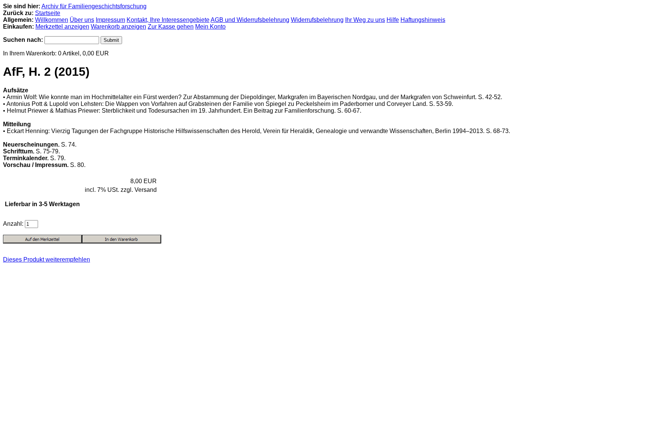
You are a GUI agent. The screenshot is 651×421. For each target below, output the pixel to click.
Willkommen (51, 20)
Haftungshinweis (422, 20)
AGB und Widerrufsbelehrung (250, 20)
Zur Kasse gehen (171, 26)
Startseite (47, 13)
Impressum (110, 20)
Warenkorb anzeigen (118, 26)
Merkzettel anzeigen (62, 26)
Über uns (82, 20)
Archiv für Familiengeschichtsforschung (94, 6)
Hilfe (393, 20)
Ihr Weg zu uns (365, 20)
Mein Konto (210, 26)
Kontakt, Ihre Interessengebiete (168, 20)
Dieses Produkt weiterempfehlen (46, 259)
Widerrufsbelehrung (317, 20)
